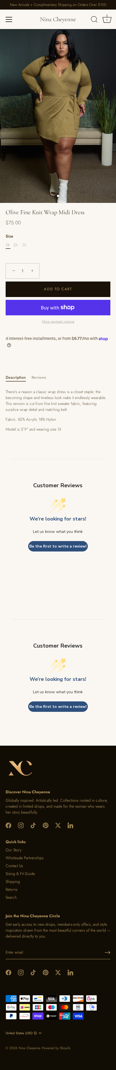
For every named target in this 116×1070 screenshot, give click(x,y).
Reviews (39, 377)
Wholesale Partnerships (25, 858)
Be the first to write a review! (58, 546)
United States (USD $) (21, 1033)
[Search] (94, 20)
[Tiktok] (33, 825)
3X (24, 245)
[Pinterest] (45, 825)
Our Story (13, 850)
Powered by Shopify (56, 1047)
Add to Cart (58, 289)
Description (16, 377)
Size (9, 236)
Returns (11, 889)
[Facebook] (8, 825)
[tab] (19, 377)
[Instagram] (21, 825)
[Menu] (9, 19)
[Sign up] (107, 952)
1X (7, 245)
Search (11, 897)
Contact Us (14, 866)
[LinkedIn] (70, 825)
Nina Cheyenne (58, 19)
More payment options (58, 321)
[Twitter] (58, 825)
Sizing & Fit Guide (20, 873)
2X (15, 245)
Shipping (13, 881)
